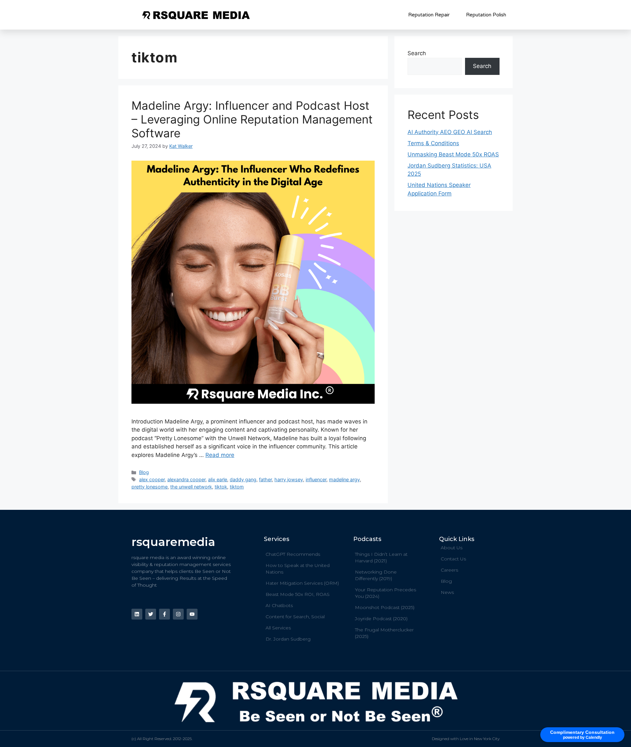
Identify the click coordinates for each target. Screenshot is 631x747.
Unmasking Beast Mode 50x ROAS (453, 154)
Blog (144, 472)
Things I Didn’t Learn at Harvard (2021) (381, 557)
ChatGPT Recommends (293, 554)
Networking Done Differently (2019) (376, 575)
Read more (219, 455)
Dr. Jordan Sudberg (288, 639)
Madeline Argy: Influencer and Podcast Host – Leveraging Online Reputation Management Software (252, 119)
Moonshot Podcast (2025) (384, 607)
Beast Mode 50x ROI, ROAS (298, 594)
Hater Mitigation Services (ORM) (302, 583)
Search (417, 53)
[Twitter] (150, 614)
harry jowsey (288, 479)
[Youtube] (192, 614)
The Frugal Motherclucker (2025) (384, 633)
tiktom (237, 486)
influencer (316, 479)
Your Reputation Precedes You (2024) (385, 593)
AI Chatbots (279, 605)
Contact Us (453, 559)
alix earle (217, 479)
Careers (449, 570)
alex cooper (152, 479)
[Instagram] (178, 614)
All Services (278, 628)
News (447, 592)
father (265, 479)
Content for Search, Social (295, 617)
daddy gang (243, 479)
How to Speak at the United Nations (298, 568)
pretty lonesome (149, 486)
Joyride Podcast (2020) (381, 619)
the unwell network (191, 486)
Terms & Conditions (433, 143)
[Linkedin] (136, 614)
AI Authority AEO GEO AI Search (450, 132)
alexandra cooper (186, 479)
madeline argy (344, 479)
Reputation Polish (486, 15)
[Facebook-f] (164, 614)
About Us (451, 548)
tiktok (221, 486)
